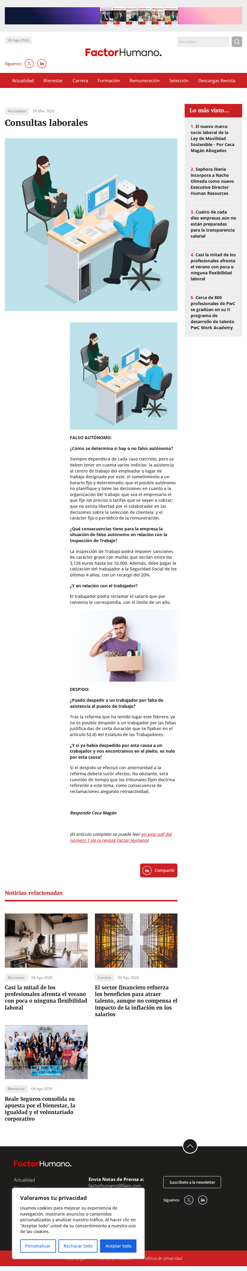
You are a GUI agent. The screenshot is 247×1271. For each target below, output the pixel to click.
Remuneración (145, 80)
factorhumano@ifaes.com (115, 1185)
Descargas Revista (216, 80)
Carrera (80, 80)
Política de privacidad (162, 1258)
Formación (109, 80)
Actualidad (23, 80)
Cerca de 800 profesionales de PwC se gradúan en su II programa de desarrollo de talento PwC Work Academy (213, 312)
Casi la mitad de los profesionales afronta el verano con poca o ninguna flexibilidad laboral (46, 997)
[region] (78, 1223)
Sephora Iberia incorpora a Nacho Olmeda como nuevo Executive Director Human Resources (212, 181)
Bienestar (53, 80)
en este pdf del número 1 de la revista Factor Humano (121, 837)
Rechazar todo (78, 1246)
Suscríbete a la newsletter (192, 1182)
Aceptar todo (118, 1246)
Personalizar (38, 1246)
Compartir (165, 870)
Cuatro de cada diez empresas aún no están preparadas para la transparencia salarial (213, 224)
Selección (179, 80)
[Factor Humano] (123, 52)
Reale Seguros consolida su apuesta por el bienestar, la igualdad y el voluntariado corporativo (40, 1109)
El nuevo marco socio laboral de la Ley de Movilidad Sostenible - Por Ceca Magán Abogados (212, 138)
